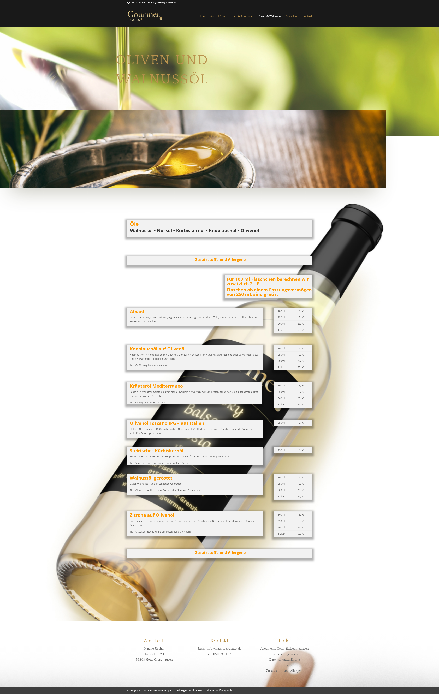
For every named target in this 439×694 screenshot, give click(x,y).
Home (202, 16)
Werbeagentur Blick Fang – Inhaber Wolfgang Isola (203, 690)
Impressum (285, 665)
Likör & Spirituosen (243, 16)
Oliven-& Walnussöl (270, 16)
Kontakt (307, 16)
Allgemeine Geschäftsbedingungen (284, 648)
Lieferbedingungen (285, 654)
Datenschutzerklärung (284, 659)
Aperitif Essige (218, 16)
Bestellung (292, 16)
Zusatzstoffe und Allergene (284, 671)
